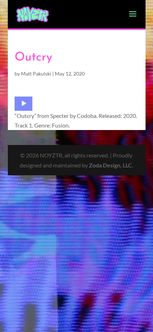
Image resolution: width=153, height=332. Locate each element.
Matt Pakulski (36, 74)
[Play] (23, 103)
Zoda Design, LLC (110, 165)
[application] (23, 104)
